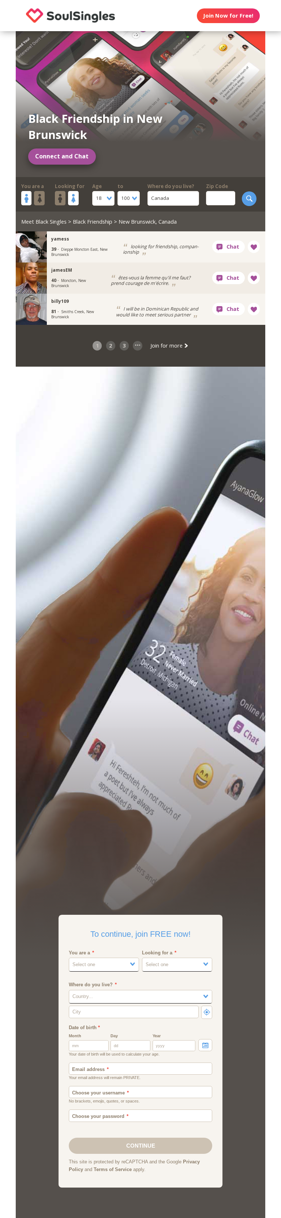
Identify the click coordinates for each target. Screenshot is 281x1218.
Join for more (167, 345)
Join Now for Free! (228, 15)
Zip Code (217, 186)
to (120, 186)
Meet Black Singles (44, 221)
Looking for (70, 186)
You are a (32, 186)
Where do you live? (170, 186)
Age (97, 186)
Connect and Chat (62, 156)
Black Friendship (92, 221)
